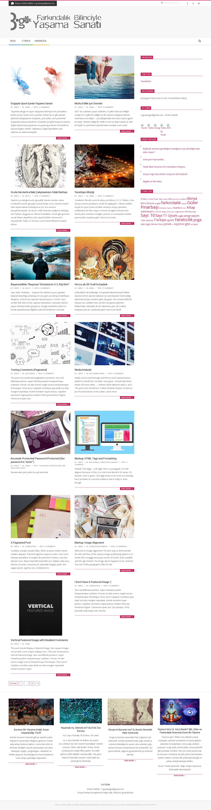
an (148, 199)
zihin (143, 224)
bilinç (170, 199)
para (172, 212)
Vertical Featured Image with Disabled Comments (39, 640)
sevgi (187, 216)
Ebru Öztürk (147, 203)
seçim (195, 216)
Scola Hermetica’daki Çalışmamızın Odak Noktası (39, 192)
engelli (157, 203)
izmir (184, 208)
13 (32, 683)
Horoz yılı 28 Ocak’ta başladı (91, 284)
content (183, 199)
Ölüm (160, 224)
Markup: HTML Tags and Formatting (95, 458)
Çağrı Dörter (152, 224)
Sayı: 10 (148, 215)
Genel (27, 107)
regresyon (179, 211)
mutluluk (157, 212)
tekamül (149, 220)
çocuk (167, 224)
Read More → (63, 138)
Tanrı (143, 220)
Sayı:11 (28, 196)
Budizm (176, 199)
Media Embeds (83, 369)
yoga (197, 219)
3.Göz (143, 198)
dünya (192, 198)
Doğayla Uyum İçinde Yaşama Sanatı (32, 103)
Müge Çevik (166, 212)
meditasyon (147, 211)
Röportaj (192, 211)
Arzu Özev (153, 199)
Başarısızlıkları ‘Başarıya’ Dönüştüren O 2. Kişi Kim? (40, 284)
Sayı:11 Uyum (166, 215)
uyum (170, 220)
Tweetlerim (146, 81)
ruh (186, 211)
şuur (196, 224)
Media (101, 373)
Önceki (13, 683)
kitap (191, 207)
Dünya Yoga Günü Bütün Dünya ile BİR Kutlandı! (165, 174)
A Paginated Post (21, 542)
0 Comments (44, 107)
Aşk (160, 199)
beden (165, 199)
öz (173, 224)
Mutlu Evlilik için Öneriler (89, 103)
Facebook (147, 57)
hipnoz (169, 208)
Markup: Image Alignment (89, 542)
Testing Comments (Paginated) (29, 369)
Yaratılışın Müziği (84, 192)
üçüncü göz (182, 224)
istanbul (177, 207)
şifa (192, 224)
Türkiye (160, 220)
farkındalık (171, 202)
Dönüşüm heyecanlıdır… (154, 159)
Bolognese (30, 373)
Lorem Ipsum (104, 462)
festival (184, 204)
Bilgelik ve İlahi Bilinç (152, 181)
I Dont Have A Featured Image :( (93, 581)
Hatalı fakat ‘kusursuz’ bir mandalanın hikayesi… (164, 166)
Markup (114, 462)
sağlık (180, 215)
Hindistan (162, 208)
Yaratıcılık (184, 219)
